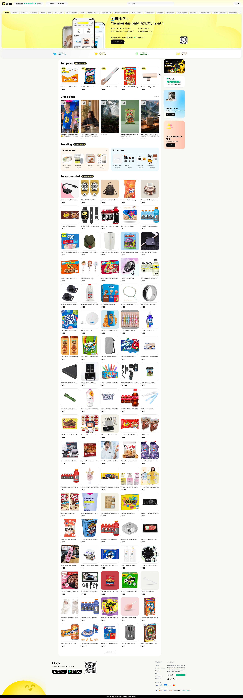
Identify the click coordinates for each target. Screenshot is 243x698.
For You (6, 12)
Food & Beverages (71, 12)
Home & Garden (136, 12)
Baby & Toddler (106, 12)
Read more (116, 42)
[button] (70, 79)
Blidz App (61, 3)
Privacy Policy (159, 676)
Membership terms (160, 668)
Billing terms (158, 678)
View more (108, 652)
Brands (43, 12)
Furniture (160, 12)
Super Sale (24, 12)
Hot (49, 12)
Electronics (170, 12)
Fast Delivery (58, 12)
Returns (157, 673)
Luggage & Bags (204, 12)
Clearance (34, 12)
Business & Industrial (219, 12)
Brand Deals (120, 150)
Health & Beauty (93, 12)
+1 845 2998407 (180, 667)
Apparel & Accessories (121, 12)
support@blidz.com (180, 665)
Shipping (157, 670)
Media (82, 12)
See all (155, 96)
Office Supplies (182, 12)
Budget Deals (70, 150)
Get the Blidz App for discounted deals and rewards (121, 696)
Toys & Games (149, 12)
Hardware (193, 12)
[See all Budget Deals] (106, 150)
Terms (157, 665)
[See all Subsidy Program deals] (157, 150)
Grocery (14, 12)
